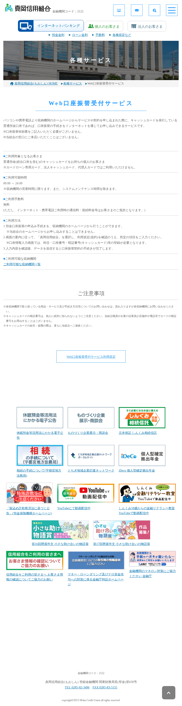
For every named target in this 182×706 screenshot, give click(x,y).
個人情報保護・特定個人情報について (92, 625)
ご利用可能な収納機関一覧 (22, 264)
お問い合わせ (137, 634)
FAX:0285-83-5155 (105, 687)
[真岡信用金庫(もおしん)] (27, 8)
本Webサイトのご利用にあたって (92, 634)
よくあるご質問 (21, 642)
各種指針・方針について (145, 622)
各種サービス (72, 83)
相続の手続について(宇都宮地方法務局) (39, 473)
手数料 (100, 35)
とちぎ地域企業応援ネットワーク (91, 470)
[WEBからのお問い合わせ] (136, 10)
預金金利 (58, 35)
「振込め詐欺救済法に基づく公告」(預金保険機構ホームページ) (29, 511)
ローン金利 (80, 35)
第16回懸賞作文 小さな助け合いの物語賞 (60, 544)
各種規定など (122, 35)
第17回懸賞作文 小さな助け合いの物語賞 (121, 544)
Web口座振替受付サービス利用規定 (91, 356)
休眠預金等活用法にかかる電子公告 (40, 435)
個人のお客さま (107, 26)
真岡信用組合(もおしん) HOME (36, 83)
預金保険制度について (25, 634)
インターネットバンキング (58, 26)
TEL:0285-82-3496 (77, 687)
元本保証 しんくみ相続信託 (138, 432)
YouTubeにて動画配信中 (74, 508)
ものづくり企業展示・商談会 (88, 432)
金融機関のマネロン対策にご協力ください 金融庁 (152, 573)
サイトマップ (78, 642)
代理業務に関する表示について (150, 642)
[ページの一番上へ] (168, 692)
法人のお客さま (150, 26)
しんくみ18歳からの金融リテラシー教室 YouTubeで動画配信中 (147, 511)
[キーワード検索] (154, 10)
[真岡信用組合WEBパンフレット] (119, 10)
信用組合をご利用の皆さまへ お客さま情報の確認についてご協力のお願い (34, 577)
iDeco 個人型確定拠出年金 (137, 470)
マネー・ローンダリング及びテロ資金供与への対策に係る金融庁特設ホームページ (96, 579)
